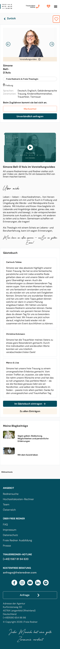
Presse (7, 545)
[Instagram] (22, 582)
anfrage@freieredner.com (20, 572)
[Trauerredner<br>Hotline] (37, 6)
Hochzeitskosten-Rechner (18, 499)
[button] (55, 6)
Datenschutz (10, 535)
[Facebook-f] (14, 582)
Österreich (9, 510)
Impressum (9, 530)
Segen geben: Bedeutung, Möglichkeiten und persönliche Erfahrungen (33, 438)
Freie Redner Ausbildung (17, 540)
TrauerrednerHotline (30, 6)
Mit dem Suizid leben (28, 454)
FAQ (5, 524)
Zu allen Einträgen (30, 411)
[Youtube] (30, 582)
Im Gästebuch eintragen (28, 403)
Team (6, 504)
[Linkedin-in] (38, 582)
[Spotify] (46, 582)
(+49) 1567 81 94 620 (16, 559)
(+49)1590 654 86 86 (14, 617)
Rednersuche (10, 494)
